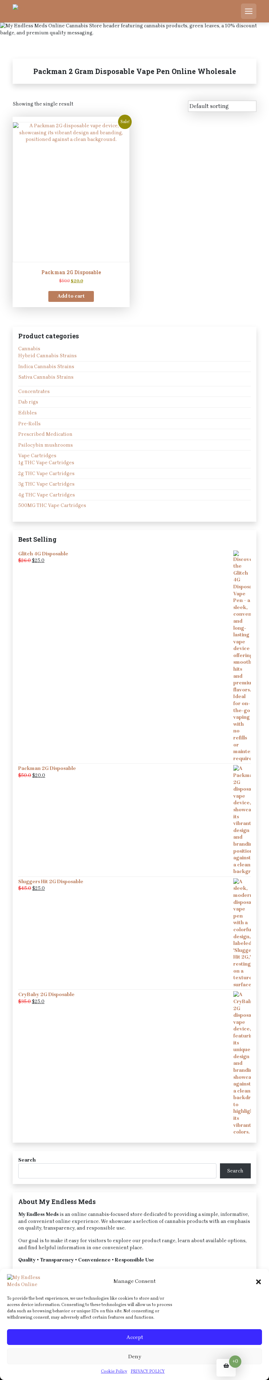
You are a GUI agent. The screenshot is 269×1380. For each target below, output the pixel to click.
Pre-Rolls (29, 424)
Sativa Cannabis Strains (46, 377)
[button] (258, 1281)
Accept (134, 1337)
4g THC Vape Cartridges (46, 495)
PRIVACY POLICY (148, 1371)
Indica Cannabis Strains (46, 367)
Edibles (27, 413)
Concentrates (34, 391)
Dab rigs (28, 402)
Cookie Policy (114, 1371)
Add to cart (71, 296)
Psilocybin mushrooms (45, 445)
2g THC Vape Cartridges (46, 473)
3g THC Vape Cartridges (46, 484)
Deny (134, 1356)
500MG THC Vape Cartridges (52, 505)
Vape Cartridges (37, 456)
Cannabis (29, 349)
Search (27, 1160)
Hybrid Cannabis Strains (47, 356)
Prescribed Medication (45, 434)
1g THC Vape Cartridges (46, 463)
